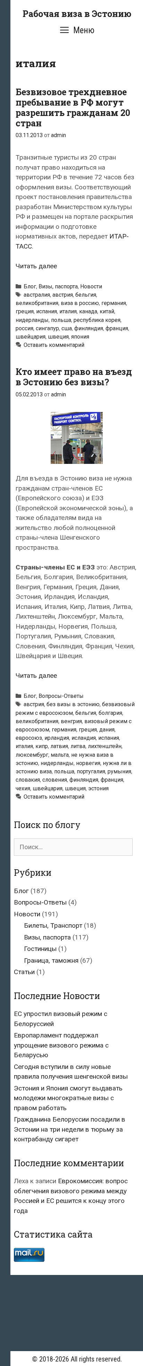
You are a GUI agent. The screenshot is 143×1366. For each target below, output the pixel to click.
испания (46, 311)
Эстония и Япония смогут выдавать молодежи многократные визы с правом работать (68, 1098)
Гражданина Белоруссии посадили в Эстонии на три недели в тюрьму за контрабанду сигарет (69, 1129)
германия (113, 303)
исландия (84, 738)
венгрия (71, 721)
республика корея (97, 320)
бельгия (85, 294)
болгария (110, 713)
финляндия (88, 328)
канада (88, 311)
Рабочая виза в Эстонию (77, 13)
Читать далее (36, 266)
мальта (60, 755)
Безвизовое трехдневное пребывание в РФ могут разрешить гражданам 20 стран (73, 107)
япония (80, 336)
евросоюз (29, 738)
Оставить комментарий (54, 345)
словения (54, 779)
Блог (30, 286)
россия (24, 328)
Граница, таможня (51, 960)
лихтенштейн (104, 746)
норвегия (88, 763)
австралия (37, 294)
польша (61, 320)
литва (77, 746)
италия (68, 311)
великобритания (37, 303)
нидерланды (32, 320)
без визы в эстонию (73, 704)
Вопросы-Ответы (61, 696)
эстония (98, 788)
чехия (23, 788)
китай (107, 311)
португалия (91, 771)
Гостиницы (40, 949)
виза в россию (80, 303)
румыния (119, 771)
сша (66, 328)
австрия (62, 294)
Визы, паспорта (58, 286)
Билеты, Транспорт (53, 925)
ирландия (56, 738)
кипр (41, 746)
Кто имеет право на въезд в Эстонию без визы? (74, 377)
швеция (58, 336)
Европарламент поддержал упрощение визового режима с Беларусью (61, 1045)
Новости (91, 286)
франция (117, 328)
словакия (28, 779)
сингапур (47, 328)
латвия (59, 746)
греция (25, 311)
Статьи (24, 972)
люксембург (32, 755)
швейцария (30, 336)
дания (107, 729)
